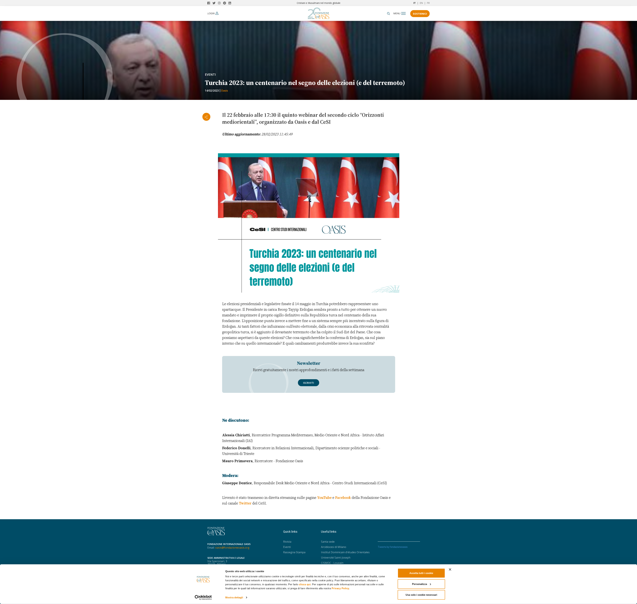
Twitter (245, 503)
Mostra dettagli (234, 597)
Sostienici (420, 13)
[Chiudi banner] (450, 569)
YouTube (324, 497)
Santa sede (328, 541)
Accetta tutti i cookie (421, 573)
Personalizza (419, 583)
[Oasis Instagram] (220, 3)
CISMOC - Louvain (332, 563)
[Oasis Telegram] (225, 3)
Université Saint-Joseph (335, 557)
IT (414, 2)
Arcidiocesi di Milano (333, 547)
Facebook (343, 497)
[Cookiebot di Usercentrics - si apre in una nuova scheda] (203, 597)
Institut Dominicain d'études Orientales (345, 552)
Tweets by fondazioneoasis (393, 547)
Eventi (210, 74)
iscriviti (308, 382)
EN (421, 2)
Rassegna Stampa (294, 552)
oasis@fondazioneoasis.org (232, 547)
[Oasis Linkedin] (230, 3)
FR (428, 2)
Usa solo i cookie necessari (421, 594)
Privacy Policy (340, 588)
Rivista (287, 541)
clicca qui (305, 584)
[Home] (318, 12)
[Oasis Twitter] (215, 3)
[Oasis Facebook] (209, 3)
